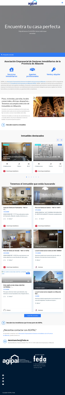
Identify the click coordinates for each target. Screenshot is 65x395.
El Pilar (6, 200)
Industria (25, 200)
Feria (9, 200)
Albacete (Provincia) (41, 246)
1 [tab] (26, 177)
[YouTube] (3, 384)
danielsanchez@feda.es (18, 340)
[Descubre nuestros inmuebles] (3, 125)
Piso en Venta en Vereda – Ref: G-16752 (16, 250)
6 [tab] (38, 177)
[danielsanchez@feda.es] (5, 341)
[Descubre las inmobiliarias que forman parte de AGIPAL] (3, 323)
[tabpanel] (17, 158)
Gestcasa (40, 267)
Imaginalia (19, 200)
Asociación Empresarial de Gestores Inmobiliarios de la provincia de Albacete (26, 81)
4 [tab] (33, 177)
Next (61, 139)
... (28, 216)
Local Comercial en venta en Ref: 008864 (48, 250)
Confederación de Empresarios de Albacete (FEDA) (23, 83)
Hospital (14, 200)
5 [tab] (36, 177)
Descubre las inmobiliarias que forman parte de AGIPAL (24, 323)
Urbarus (8, 310)
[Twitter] (3, 378)
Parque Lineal (7, 201)
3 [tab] (31, 177)
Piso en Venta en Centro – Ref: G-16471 (48, 207)
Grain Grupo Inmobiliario (12, 171)
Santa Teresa (20, 201)
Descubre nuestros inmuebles (16, 125)
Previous (57, 139)
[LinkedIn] (3, 381)
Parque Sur (14, 201)
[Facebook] (3, 375)
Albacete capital (14, 203)
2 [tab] (29, 177)
